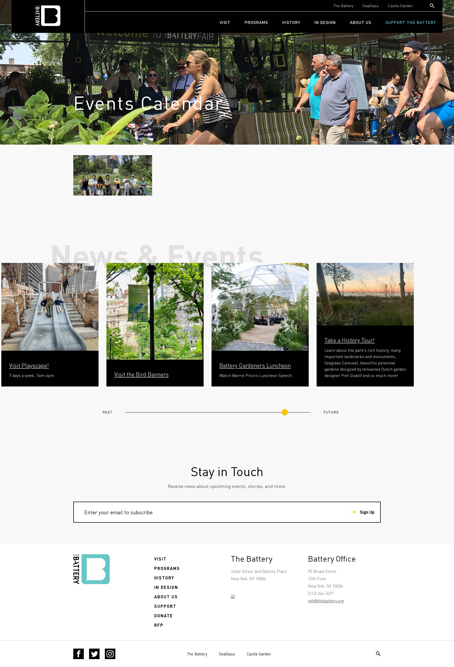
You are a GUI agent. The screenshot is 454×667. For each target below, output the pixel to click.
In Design (325, 22)
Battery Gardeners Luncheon (255, 365)
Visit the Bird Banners (141, 374)
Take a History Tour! (349, 340)
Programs (256, 22)
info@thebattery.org (326, 600)
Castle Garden (400, 5)
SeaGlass (370, 5)
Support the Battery (410, 22)
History (291, 22)
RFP (158, 625)
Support (165, 606)
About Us (360, 22)
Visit (225, 22)
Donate (163, 615)
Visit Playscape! (29, 365)
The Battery (343, 5)
